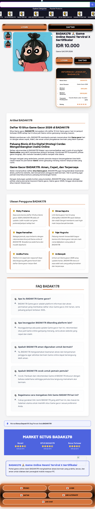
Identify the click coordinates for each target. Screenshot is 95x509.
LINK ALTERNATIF (71, 494)
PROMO (26, 488)
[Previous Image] (15, 52)
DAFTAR (70, 27)
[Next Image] (50, 52)
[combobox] (45, 4)
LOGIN (24, 27)
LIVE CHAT (49, 502)
